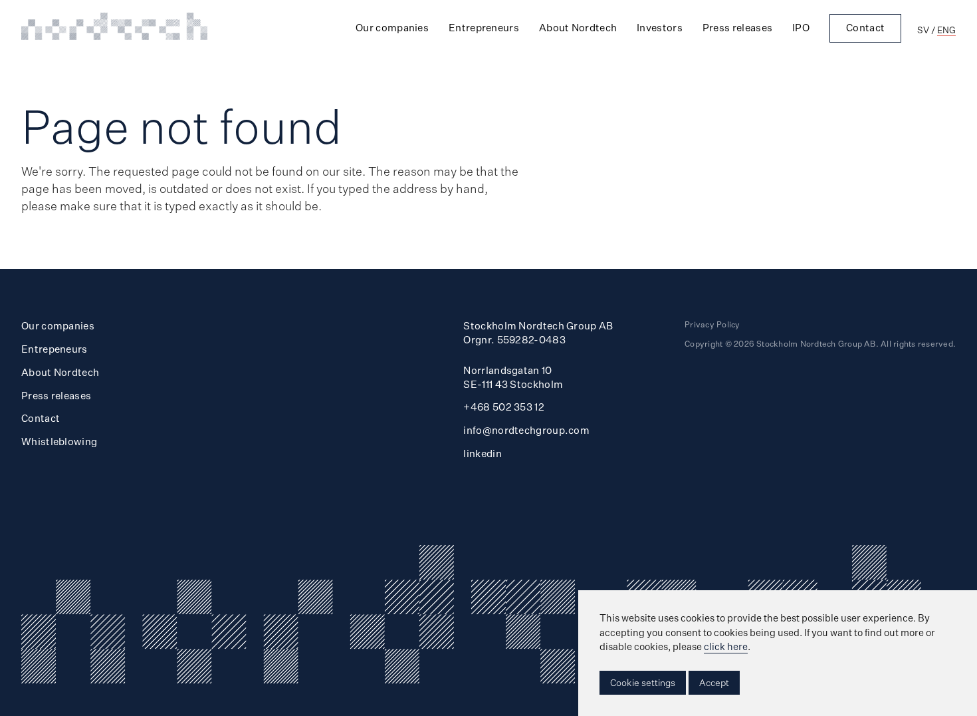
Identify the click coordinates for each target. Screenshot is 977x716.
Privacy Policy (712, 324)
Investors (660, 27)
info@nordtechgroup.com (526, 430)
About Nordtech (578, 27)
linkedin (482, 453)
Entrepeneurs (54, 349)
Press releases (737, 27)
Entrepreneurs (484, 27)
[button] (642, 683)
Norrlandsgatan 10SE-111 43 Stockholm (513, 377)
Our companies (392, 27)
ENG (946, 30)
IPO (801, 27)
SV (923, 30)
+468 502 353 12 (503, 407)
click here (726, 647)
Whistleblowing (59, 441)
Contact (865, 27)
